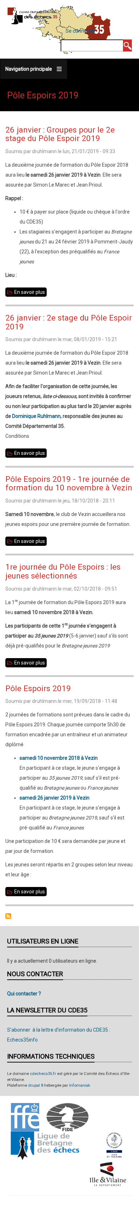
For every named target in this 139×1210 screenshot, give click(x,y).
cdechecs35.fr (43, 1073)
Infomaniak (79, 1085)
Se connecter (81, 31)
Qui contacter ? (24, 993)
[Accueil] (32, 15)
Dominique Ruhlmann (36, 416)
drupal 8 (35, 1085)
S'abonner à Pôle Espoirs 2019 (8, 916)
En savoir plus (30, 293)
